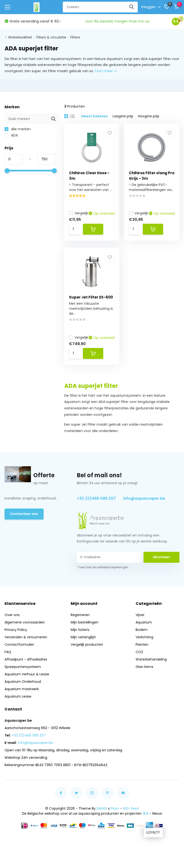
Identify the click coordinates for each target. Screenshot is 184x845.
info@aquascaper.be (144, 498)
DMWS (102, 808)
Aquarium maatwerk (22, 689)
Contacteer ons (24, 513)
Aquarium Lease (18, 696)
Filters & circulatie (51, 37)
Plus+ (115, 808)
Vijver (140, 614)
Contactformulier (19, 644)
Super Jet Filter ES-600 (91, 297)
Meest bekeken (94, 116)
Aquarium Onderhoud (23, 681)
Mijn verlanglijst (83, 637)
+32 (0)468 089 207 (96, 498)
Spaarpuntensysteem (23, 666)
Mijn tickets (80, 629)
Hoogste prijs (148, 116)
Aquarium (144, 622)
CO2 (139, 652)
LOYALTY (153, 832)
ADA (14, 135)
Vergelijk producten (87, 644)
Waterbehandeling (151, 659)
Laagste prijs (123, 116)
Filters (75, 37)
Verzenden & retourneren (26, 637)
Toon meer (104, 71)
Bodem (142, 629)
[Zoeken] (132, 7)
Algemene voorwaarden (25, 622)
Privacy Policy (16, 629)
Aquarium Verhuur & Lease (27, 674)
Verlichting (144, 637)
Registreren (80, 614)
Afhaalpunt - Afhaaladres (26, 659)
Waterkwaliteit (20, 37)
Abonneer (161, 557)
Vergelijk (81, 213)
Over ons (12, 614)
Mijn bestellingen (84, 622)
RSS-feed (131, 808)
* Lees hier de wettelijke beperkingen (102, 567)
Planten (142, 644)
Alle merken (20, 129)
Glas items (144, 666)
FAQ (8, 652)
